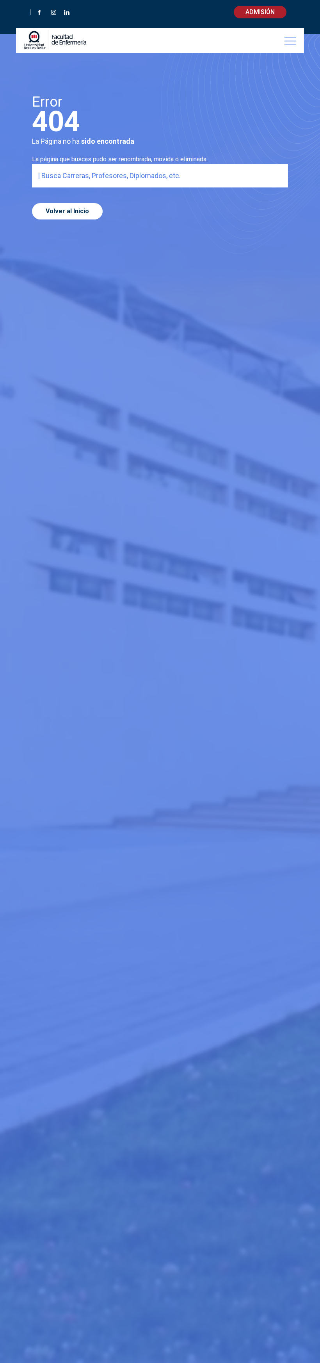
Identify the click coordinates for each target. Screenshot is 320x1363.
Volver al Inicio (67, 211)
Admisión (260, 12)
